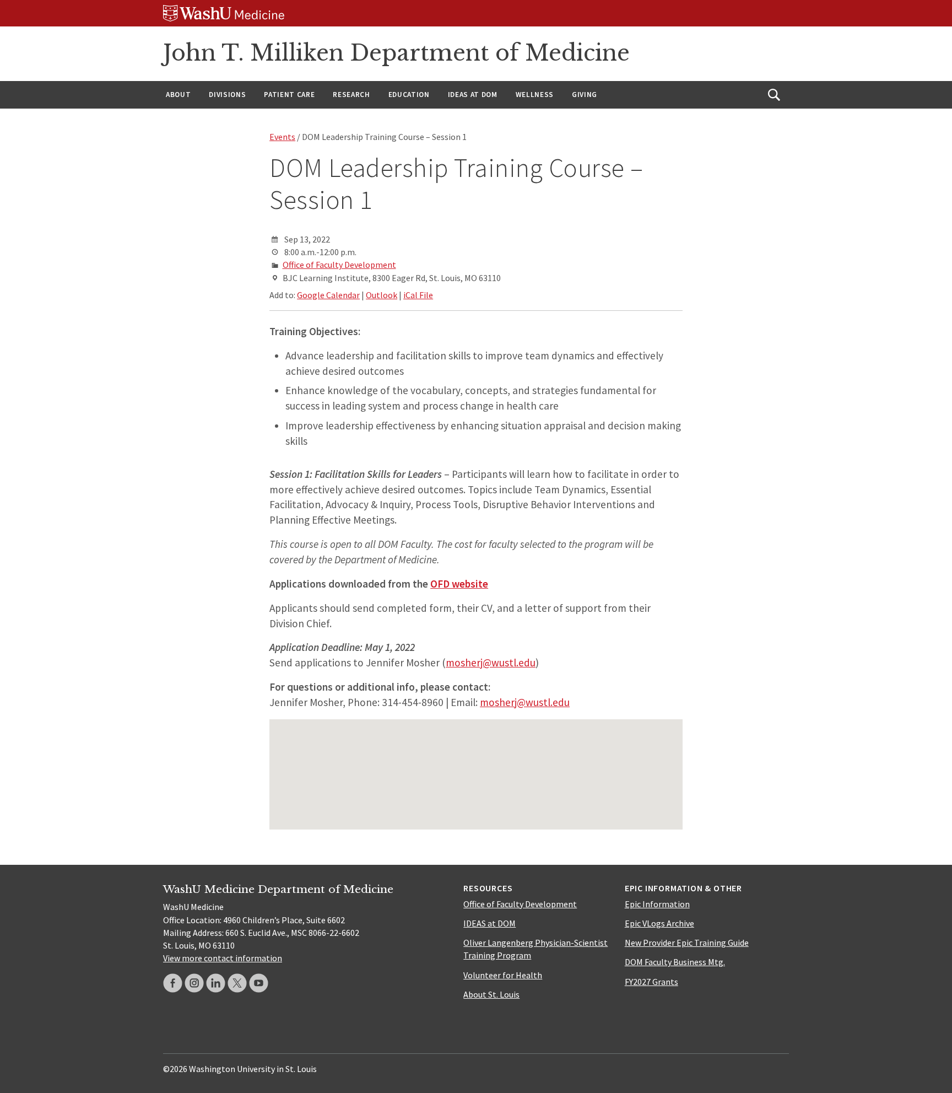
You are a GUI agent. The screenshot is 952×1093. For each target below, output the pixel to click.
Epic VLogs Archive (659, 923)
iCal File (418, 294)
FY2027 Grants (651, 981)
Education (409, 94)
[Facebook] (172, 983)
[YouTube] (258, 983)
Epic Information (657, 903)
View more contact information (222, 957)
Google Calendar (328, 294)
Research (351, 94)
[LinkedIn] (215, 983)
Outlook (381, 294)
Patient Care (289, 94)
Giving (584, 94)
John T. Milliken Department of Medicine (396, 53)
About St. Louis (491, 994)
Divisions (227, 94)
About (178, 94)
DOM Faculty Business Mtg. (675, 961)
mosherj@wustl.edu (491, 662)
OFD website (459, 583)
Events (282, 136)
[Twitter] (237, 983)
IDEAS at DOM (472, 94)
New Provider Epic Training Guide (687, 942)
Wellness (535, 94)
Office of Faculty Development (339, 264)
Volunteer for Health (502, 975)
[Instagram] (194, 983)
